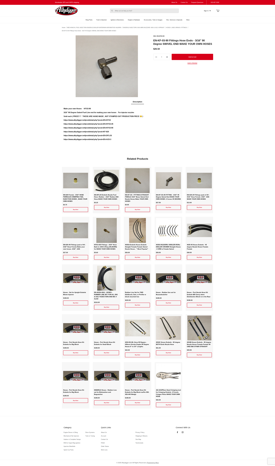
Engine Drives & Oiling (71, 432)
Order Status (105, 446)
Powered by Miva (153, 463)
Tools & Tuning (90, 436)
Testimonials (139, 443)
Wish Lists (104, 450)
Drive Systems (90, 432)
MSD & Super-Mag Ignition (72, 443)
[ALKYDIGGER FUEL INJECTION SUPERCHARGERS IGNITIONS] (66, 10)
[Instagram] (182, 432)
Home (63, 27)
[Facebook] (177, 432)
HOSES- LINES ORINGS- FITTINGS (176, 27)
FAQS (103, 443)
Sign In (206, 11)
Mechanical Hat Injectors (71, 436)
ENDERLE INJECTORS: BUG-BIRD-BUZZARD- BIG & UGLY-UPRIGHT (143, 27)
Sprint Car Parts (69, 450)
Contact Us (184, 2)
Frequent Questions (197, 2)
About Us (174, 2)
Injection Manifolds (69, 446)
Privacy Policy (139, 432)
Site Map (138, 439)
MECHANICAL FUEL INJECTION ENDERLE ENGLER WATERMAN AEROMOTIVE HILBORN (94, 27)
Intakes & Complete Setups (72, 439)
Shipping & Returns (141, 436)
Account (103, 436)
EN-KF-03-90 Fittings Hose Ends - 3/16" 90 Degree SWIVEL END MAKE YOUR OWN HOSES (89, 31)
